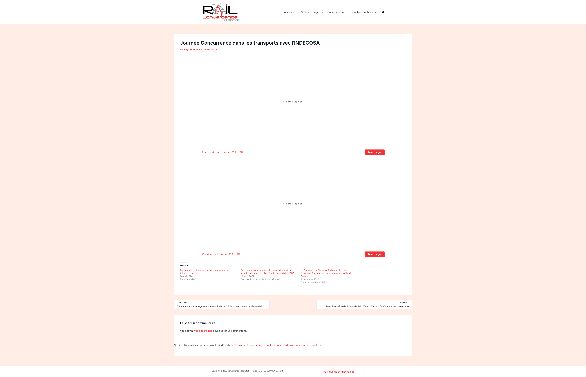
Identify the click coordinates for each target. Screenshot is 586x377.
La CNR (301, 12)
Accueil (288, 12)
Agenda (318, 12)
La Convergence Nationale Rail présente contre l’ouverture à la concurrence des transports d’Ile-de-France (327, 273)
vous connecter (203, 330)
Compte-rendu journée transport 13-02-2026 (222, 152)
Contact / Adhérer (362, 12)
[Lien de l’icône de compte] (383, 12)
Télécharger (375, 152)
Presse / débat (336, 12)
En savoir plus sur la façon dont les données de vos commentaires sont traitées (280, 345)
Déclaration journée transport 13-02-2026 (220, 254)
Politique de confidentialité (338, 371)
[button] (307, 12)
